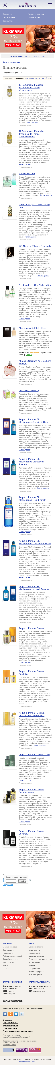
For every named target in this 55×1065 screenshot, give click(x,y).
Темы (31, 944)
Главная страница (10, 947)
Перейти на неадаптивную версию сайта (28, 56)
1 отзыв (29, 355)
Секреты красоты (36, 947)
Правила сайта (10, 1028)
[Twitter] (16, 1014)
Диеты (5, 965)
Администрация (10, 1025)
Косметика (7, 14)
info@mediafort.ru (9, 1045)
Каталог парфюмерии (11, 62)
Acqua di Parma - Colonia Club (34, 754)
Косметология (34, 962)
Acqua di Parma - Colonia (31, 628)
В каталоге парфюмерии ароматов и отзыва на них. (40, 988)
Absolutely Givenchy (29, 390)
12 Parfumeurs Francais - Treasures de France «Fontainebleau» (31, 134)
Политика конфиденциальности (18, 1031)
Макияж (32, 965)
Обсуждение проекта (27, 1061)
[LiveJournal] (21, 1014)
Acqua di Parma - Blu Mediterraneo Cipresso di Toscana (31, 462)
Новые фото (8, 953)
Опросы (6, 968)
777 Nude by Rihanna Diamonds (35, 246)
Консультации (8, 962)
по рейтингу (46, 78)
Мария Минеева (9, 1037)
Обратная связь (10, 1023)
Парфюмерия (9, 17)
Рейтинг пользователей (12, 956)
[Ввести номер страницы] (30, 880)
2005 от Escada (27, 173)
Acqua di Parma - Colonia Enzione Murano (31, 790)
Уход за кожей (34, 17)
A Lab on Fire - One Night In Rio (35, 285)
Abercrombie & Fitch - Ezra (32, 328)
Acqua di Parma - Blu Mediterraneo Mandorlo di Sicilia (35, 542)
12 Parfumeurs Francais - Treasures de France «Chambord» (31, 88)
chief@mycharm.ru (23, 1037)
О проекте (7, 1020)
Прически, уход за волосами (40, 959)
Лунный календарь (10, 959)
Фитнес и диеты (35, 975)
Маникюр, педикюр (36, 14)
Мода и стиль (34, 950)
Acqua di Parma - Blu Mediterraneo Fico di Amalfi (32, 498)
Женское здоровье (36, 972)
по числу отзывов (33, 78)
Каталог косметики (12, 982)
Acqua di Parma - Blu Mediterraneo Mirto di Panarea (34, 588)
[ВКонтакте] (5, 1014)
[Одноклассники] (10, 1014)
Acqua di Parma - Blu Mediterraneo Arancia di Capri (33, 420)
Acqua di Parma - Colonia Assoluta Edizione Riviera (31, 714)
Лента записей (8, 950)
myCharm (7, 944)
